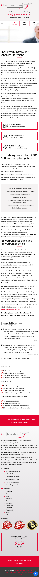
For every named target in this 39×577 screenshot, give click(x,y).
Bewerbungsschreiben (13, 471)
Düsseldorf (9, 505)
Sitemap (24, 572)
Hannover (9, 498)
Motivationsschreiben (13, 476)
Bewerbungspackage (12, 479)
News (6, 572)
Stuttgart (9, 503)
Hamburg (9, 491)
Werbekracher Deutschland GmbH (24, 570)
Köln (7, 494)
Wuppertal (9, 510)
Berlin (8, 496)
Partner (20, 574)
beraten (19, 563)
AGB (19, 572)
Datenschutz (31, 572)
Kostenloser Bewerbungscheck (11, 309)
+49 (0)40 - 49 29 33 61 (20, 14)
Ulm (7, 514)
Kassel (8, 512)
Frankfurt (9, 507)
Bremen (8, 501)
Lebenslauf (9, 474)
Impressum (13, 572)
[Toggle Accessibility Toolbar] (35, 573)
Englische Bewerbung (12, 482)
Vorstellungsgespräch (12, 485)
